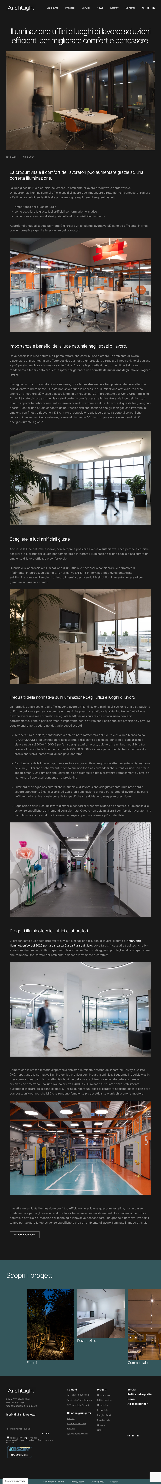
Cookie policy (97, 1481)
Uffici (99, 1430)
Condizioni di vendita (53, 1481)
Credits (114, 1481)
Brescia (71, 1418)
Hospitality (102, 1405)
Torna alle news (26, 1234)
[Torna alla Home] (21, 8)
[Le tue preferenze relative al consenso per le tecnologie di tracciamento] (15, 1481)
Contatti (130, 7)
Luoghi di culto (104, 1415)
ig (148, 7)
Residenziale (103, 1420)
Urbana (101, 1425)
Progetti (70, 7)
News (100, 7)
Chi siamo (52, 7)
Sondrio (71, 1428)
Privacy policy (25, 1438)
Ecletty (114, 7)
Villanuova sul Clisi (76, 1423)
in (153, 7)
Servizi (86, 7)
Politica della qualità (140, 1394)
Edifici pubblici (104, 1400)
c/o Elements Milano (77, 1433)
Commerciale (104, 1395)
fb (143, 7)
